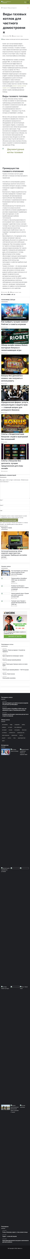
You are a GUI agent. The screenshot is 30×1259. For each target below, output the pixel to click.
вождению (17, 724)
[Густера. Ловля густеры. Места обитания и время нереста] (5, 1045)
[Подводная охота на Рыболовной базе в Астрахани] (5, 1107)
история (10, 727)
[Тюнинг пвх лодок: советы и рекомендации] (15, 1045)
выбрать (4, 727)
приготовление (5, 735)
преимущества (20, 732)
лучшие (10, 730)
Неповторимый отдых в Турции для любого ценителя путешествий (20, 595)
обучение (24, 730)
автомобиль (5, 724)
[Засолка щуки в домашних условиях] (5, 926)
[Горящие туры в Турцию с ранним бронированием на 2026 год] (5, 603)
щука (3, 740)
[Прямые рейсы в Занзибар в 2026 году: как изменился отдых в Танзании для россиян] (5, 580)
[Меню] (28, 2)
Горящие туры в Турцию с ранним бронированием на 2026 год (18, 602)
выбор (23, 724)
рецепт (3, 738)
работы (21, 735)
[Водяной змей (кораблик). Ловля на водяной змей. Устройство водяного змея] (24, 752)
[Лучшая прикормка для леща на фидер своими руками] (24, 926)
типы (14, 738)
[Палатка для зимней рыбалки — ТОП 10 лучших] (5, 752)
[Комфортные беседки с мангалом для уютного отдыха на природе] (5, 588)
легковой (4, 730)
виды (11, 724)
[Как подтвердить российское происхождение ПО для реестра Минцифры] (5, 573)
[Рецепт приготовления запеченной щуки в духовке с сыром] (15, 1164)
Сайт (1, 510)
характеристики (21, 738)
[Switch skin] (25, 2)
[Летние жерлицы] (24, 1108)
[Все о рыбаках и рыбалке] (7, 2)
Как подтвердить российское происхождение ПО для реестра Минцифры (19, 572)
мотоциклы (17, 730)
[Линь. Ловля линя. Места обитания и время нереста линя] (24, 988)
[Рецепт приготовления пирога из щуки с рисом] (15, 926)
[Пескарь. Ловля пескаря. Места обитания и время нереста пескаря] (15, 808)
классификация (18, 727)
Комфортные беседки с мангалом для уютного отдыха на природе (19, 587)
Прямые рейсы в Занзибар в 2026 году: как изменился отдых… (19, 580)
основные (4, 732)
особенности (12, 732)
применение (14, 735)
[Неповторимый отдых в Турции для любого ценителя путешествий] (5, 596)
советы (9, 738)
